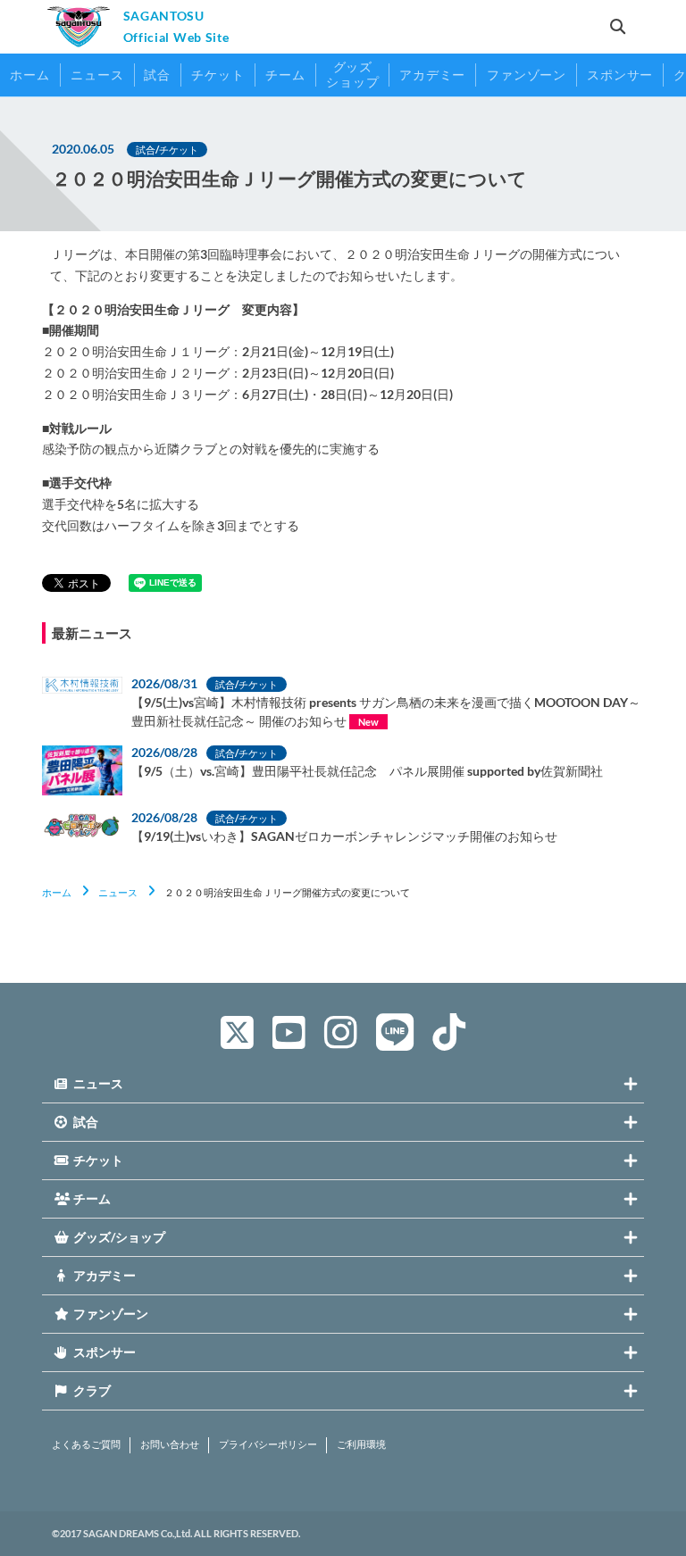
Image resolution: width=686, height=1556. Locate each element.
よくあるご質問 (86, 1444)
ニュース (118, 892)
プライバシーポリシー (268, 1444)
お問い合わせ (169, 1444)
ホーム (56, 892)
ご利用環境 (361, 1444)
